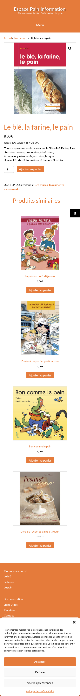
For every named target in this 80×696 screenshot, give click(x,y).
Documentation (13, 599)
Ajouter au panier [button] (40, 290)
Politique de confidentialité (40, 691)
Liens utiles (11, 604)
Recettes (9, 610)
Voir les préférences (40, 683)
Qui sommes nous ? (15, 571)
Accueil (8, 38)
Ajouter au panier (30, 169)
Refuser (40, 672)
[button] (74, 622)
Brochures (19, 38)
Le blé (7, 576)
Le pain (8, 587)
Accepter (40, 661)
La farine (9, 582)
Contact (9, 615)
